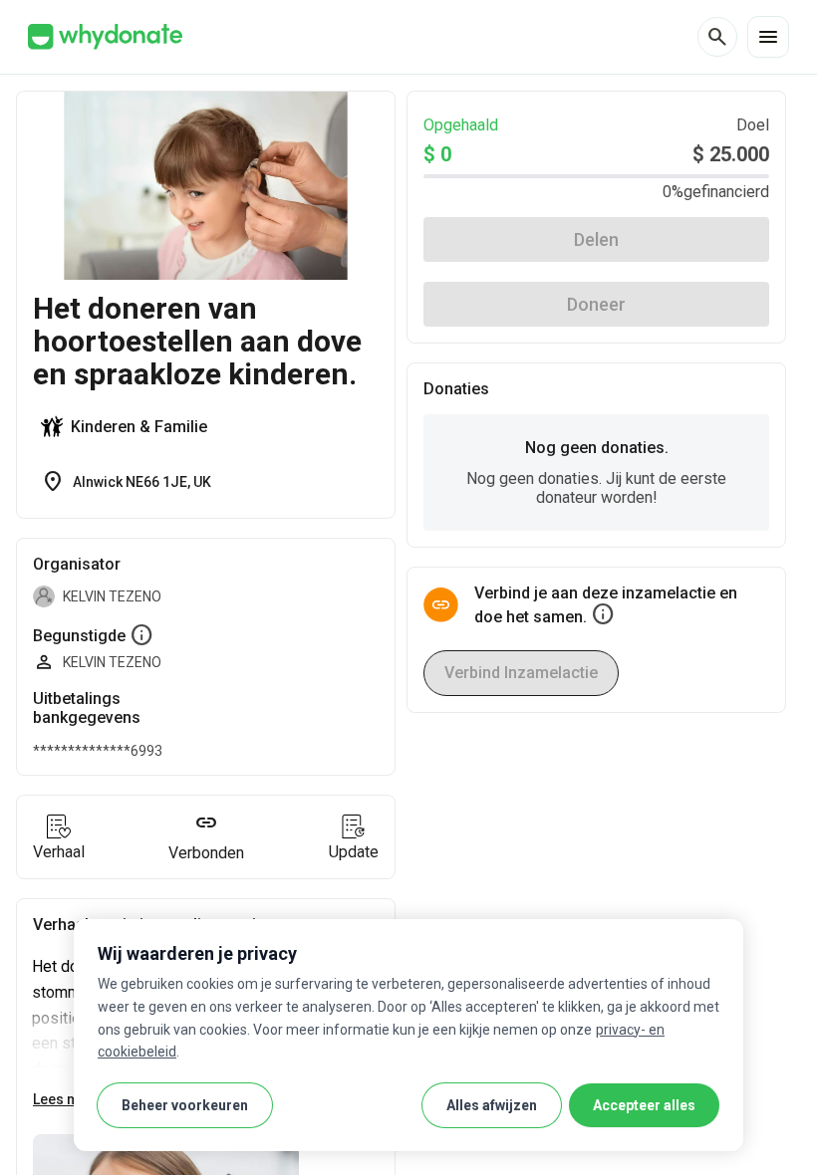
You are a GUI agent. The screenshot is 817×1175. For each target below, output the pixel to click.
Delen (596, 239)
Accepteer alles (644, 1105)
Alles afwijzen (491, 1105)
